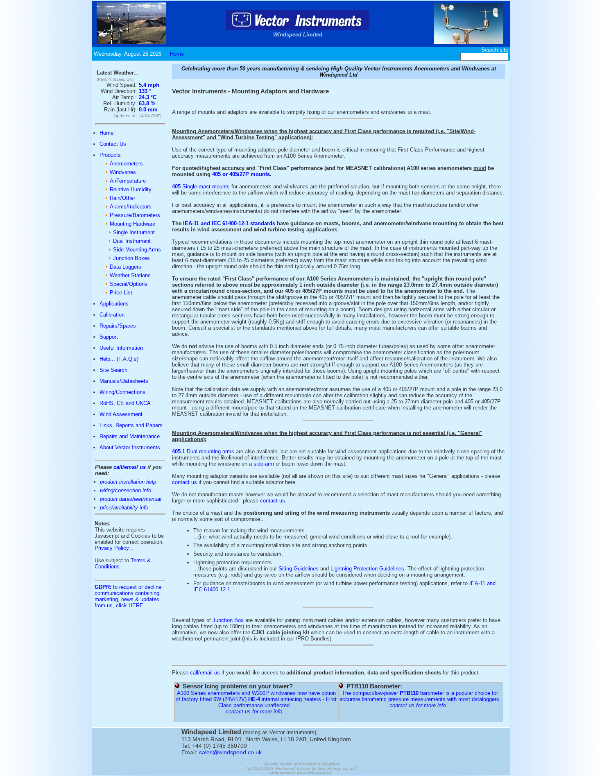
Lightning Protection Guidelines (367, 569)
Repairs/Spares (118, 326)
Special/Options (128, 284)
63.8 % (147, 103)
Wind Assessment (121, 414)
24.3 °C (147, 97)
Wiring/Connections (122, 392)
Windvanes (123, 172)
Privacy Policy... (114, 548)
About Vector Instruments (130, 447)
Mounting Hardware (132, 224)
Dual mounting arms (203, 451)
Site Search (113, 370)
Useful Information (121, 348)
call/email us (129, 467)
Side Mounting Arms (137, 250)
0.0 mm (148, 109)
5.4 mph (149, 85)
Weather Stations (130, 275)
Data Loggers (125, 267)
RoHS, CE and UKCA (125, 403)
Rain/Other (122, 198)
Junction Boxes (131, 258)
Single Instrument (134, 232)
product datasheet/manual (130, 499)
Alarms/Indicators (131, 207)
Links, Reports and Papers (131, 425)
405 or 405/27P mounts (241, 174)
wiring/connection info (125, 490)
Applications (114, 304)
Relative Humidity (131, 189)
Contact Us (113, 144)
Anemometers (126, 164)
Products (110, 155)
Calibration (112, 315)
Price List (121, 293)
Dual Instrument (132, 241)
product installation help (128, 482)
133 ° (145, 91)
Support (109, 337)
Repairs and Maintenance (130, 436)
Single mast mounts (201, 186)
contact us (184, 482)
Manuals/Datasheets (124, 381)
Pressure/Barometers (135, 215)
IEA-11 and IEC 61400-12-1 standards (229, 223)
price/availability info (124, 508)
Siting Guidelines (298, 569)
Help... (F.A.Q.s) (119, 359)
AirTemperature (128, 181)
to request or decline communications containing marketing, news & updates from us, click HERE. (128, 596)
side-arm (263, 464)
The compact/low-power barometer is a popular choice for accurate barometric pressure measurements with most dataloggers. (420, 696)
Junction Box (228, 620)
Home (177, 54)
